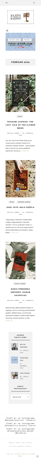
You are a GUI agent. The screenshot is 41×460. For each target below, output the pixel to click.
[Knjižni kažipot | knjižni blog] (20, 17)
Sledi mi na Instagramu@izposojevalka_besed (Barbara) (20, 431)
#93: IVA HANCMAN (23, 346)
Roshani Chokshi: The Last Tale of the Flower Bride (20, 125)
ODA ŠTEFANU (25, 373)
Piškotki (29, 442)
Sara (23, 442)
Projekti (27, 40)
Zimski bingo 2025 (20, 44)
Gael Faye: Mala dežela (21, 207)
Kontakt (28, 446)
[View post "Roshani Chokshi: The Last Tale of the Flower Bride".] (20, 93)
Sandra (13, 133)
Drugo (20, 116)
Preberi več (25, 151)
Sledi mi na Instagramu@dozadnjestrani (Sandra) (20, 419)
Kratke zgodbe (20, 283)
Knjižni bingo (14, 40)
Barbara (11, 442)
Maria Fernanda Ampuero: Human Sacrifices (20, 292)
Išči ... (7, 3)
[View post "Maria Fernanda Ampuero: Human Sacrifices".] (20, 260)
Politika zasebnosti (17, 446)
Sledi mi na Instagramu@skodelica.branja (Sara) (20, 424)
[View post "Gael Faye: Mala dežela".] (20, 178)
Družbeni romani (24, 202)
